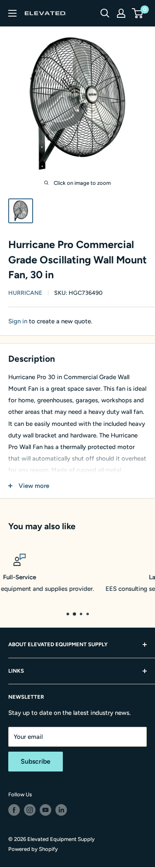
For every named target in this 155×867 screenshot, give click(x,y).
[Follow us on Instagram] (30, 810)
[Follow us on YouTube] (45, 810)
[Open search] (105, 13)
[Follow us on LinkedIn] (61, 810)
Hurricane (25, 292)
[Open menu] (12, 13)
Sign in (17, 321)
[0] (138, 13)
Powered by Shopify (33, 849)
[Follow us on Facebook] (14, 810)
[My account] (121, 13)
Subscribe (35, 761)
